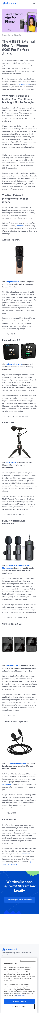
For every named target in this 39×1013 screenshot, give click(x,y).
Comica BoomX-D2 (13, 665)
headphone (6, 784)
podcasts (20, 225)
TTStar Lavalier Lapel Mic (15, 763)
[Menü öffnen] (34, 3)
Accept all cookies (19, 1001)
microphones (24, 84)
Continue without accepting (28, 961)
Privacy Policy (20, 995)
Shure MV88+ (10, 462)
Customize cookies (19, 1007)
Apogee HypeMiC (12, 281)
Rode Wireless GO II (13, 364)
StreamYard (25, 854)
